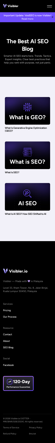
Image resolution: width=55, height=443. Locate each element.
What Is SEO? (12, 172)
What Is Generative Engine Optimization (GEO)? (26, 129)
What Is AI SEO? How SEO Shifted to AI (25, 213)
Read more (27, 18)
